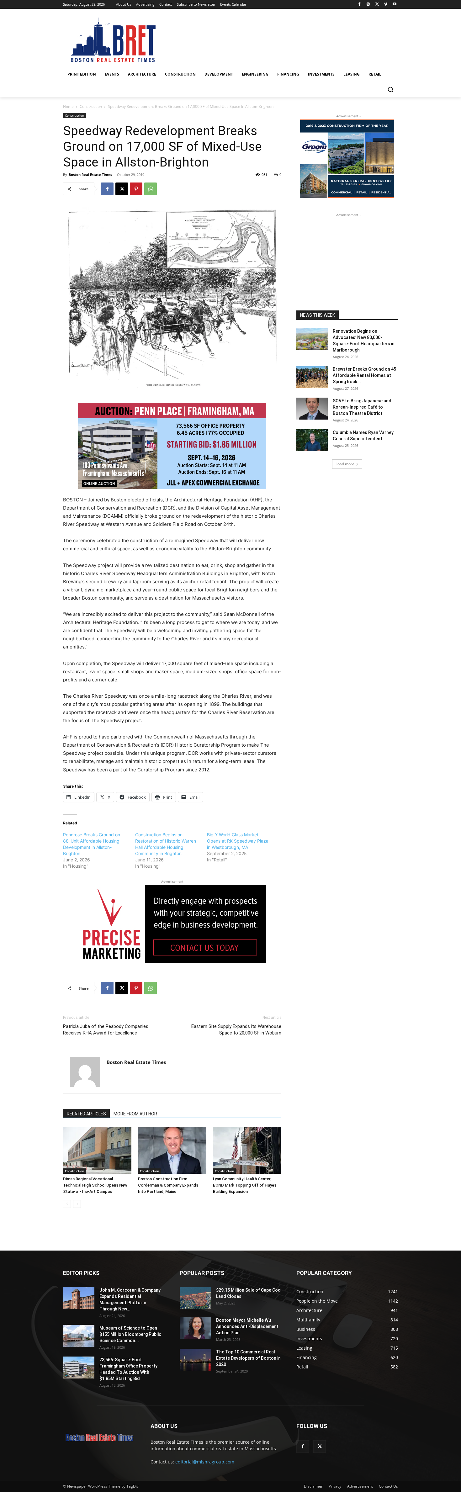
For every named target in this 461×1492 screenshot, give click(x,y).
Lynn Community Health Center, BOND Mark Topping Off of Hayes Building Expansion (244, 1185)
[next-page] (77, 1204)
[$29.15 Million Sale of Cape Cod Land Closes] (195, 1298)
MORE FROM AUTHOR (135, 1113)
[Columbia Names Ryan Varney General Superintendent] (312, 440)
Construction (91, 106)
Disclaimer (313, 1486)
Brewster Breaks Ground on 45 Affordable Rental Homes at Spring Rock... (364, 375)
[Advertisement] (347, 257)
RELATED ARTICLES (86, 1113)
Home (68, 106)
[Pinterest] (136, 189)
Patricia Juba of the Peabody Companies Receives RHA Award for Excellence (105, 1030)
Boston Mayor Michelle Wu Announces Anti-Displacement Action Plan (247, 1326)
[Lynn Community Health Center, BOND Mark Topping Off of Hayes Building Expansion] (247, 1150)
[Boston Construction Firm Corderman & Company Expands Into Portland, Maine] (172, 1150)
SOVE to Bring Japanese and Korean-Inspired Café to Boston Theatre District (362, 407)
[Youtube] (394, 4)
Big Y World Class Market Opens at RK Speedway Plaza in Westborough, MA (237, 841)
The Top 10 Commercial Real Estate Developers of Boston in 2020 (248, 1358)
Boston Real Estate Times (90, 174)
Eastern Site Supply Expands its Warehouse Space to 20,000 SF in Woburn (236, 1030)
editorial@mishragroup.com (204, 1462)
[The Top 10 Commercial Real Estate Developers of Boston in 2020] (195, 1360)
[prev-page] (67, 1204)
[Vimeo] (385, 4)
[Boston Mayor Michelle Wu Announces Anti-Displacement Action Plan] (195, 1328)
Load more (345, 464)
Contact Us (388, 1486)
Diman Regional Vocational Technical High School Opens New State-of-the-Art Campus (95, 1185)
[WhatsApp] (150, 189)
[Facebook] (359, 4)
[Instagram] (368, 4)
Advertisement (360, 1486)
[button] (390, 89)
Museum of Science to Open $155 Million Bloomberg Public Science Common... (130, 1334)
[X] (377, 4)
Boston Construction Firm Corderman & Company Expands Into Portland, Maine (168, 1185)
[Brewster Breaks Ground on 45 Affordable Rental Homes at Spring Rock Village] (312, 377)
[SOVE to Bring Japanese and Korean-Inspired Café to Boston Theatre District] (312, 409)
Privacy (335, 1486)
